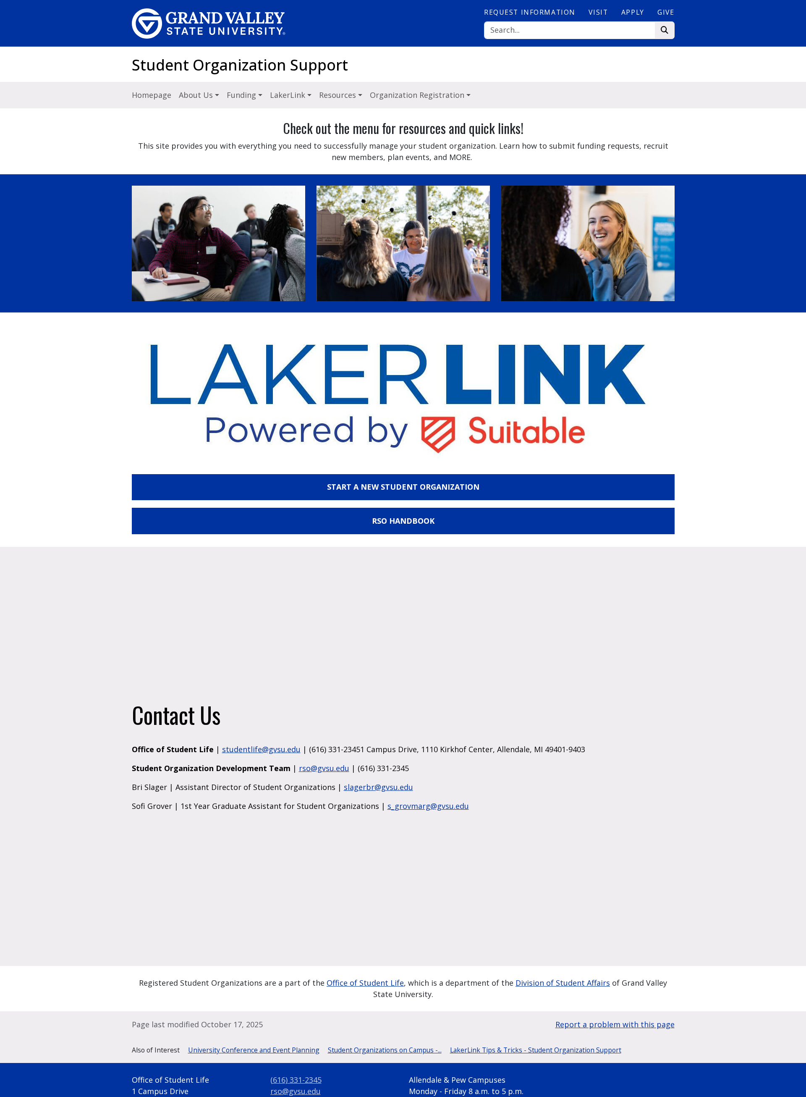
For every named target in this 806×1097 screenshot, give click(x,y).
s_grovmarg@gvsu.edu (428, 806)
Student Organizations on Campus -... (385, 1050)
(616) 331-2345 (296, 1080)
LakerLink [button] (288, 95)
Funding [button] (242, 95)
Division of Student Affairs (563, 983)
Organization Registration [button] (418, 95)
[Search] (665, 30)
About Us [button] (197, 95)
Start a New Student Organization (403, 487)
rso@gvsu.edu (324, 768)
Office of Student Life (365, 983)
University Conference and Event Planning (253, 1050)
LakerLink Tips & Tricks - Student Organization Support (535, 1050)
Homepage (151, 95)
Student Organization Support (240, 65)
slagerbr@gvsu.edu (378, 787)
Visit (598, 12)
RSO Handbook (403, 521)
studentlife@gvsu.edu (261, 749)
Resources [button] (338, 95)
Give (665, 12)
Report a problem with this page (615, 1024)
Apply (632, 12)
